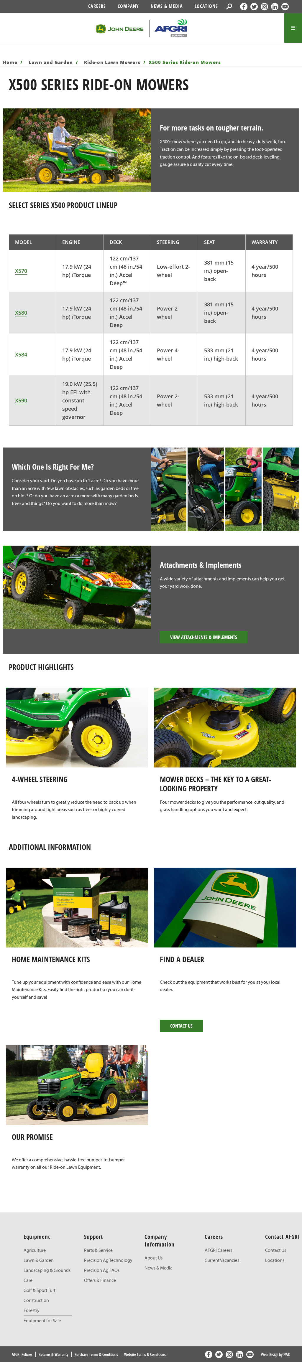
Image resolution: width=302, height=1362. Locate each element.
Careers (97, 6)
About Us (154, 1258)
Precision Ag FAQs (101, 1270)
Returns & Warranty (53, 1354)
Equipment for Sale (42, 1320)
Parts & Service (98, 1250)
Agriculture (35, 1250)
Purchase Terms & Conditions (96, 1354)
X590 (21, 400)
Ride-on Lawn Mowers (113, 62)
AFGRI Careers (218, 1250)
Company (128, 6)
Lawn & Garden (39, 1260)
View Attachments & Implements (203, 637)
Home (11, 62)
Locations (206, 6)
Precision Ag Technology (108, 1260)
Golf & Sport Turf (39, 1290)
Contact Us (181, 1026)
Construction (36, 1300)
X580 (21, 312)
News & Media (167, 6)
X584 (21, 354)
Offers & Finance (100, 1280)
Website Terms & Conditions (145, 1354)
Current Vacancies (222, 1260)
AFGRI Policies (22, 1354)
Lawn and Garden (51, 62)
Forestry (32, 1310)
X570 (21, 270)
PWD (286, 1354)
